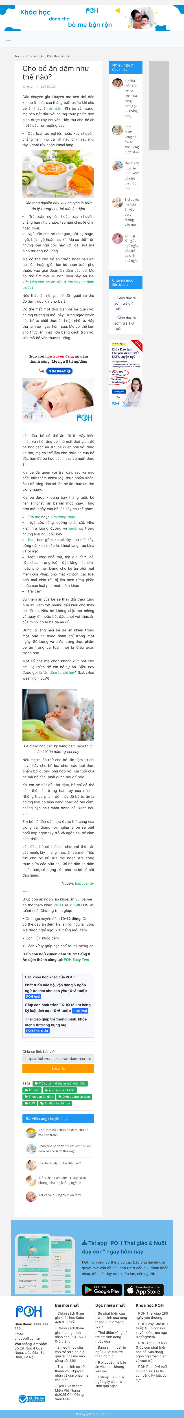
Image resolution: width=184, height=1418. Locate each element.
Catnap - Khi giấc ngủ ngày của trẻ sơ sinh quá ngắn (111, 1381)
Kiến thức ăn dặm (59, 56)
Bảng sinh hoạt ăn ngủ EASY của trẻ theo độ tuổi (110, 1351)
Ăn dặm (39, 56)
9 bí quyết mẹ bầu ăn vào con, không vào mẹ (110, 1366)
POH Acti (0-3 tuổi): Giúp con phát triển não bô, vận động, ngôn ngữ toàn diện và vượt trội (152, 1352)
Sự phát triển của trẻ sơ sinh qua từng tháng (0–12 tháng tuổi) (111, 1320)
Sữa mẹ (33, 517)
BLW (31, 1103)
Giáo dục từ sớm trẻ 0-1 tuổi (125, 303)
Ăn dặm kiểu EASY (61, 1090)
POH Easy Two (76, 959)
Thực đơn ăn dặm (40, 1096)
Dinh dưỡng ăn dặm (76, 1096)
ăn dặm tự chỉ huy (59, 672)
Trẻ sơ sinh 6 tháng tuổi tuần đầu (61, 1083)
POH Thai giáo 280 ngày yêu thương (152, 1315)
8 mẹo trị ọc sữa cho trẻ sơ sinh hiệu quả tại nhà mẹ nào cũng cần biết (70, 1354)
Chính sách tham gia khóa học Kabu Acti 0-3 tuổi (69, 1317)
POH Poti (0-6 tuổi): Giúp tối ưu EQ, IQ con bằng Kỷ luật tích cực (152, 1373)
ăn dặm (55, 108)
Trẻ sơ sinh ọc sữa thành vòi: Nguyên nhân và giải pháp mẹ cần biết (71, 1373)
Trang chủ (21, 56)
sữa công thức (63, 517)
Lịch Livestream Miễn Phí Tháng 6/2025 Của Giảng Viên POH (69, 1392)
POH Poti (80, 1011)
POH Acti (33, 996)
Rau (31, 539)
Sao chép (71, 1067)
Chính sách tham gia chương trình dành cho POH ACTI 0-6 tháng (70, 1334)
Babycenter (84, 883)
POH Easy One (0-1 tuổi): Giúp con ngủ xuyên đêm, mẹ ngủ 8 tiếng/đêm (152, 1330)
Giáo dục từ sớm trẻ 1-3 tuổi (125, 323)
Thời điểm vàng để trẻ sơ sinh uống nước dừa (111, 1336)
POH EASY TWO (67, 905)
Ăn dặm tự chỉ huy (57, 1103)
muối (73, 528)
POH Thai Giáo (37, 1031)
